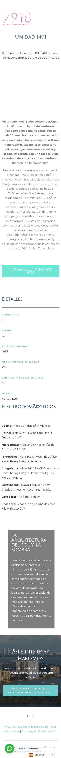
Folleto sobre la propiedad (30, 726)
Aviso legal (29, 731)
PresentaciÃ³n (47, 731)
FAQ (8, 726)
